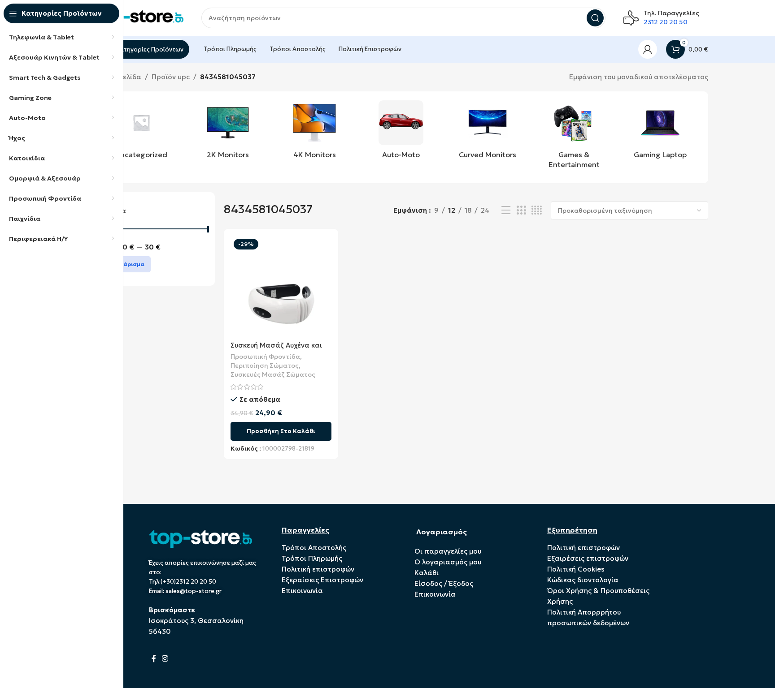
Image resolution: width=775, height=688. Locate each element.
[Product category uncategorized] (141, 132)
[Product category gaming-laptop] (660, 132)
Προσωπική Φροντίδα (265, 357)
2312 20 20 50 (666, 22)
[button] (281, 431)
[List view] (505, 210)
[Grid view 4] (536, 210)
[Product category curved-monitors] (487, 132)
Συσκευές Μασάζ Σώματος (273, 374)
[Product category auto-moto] (401, 132)
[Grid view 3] (521, 210)
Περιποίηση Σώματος (265, 365)
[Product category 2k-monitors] (228, 132)
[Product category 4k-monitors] (314, 132)
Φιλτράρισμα (125, 264)
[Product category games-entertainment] (574, 137)
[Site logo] (138, 17)
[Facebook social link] (154, 658)
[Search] (595, 17)
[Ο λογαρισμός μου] (648, 49)
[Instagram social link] (165, 658)
